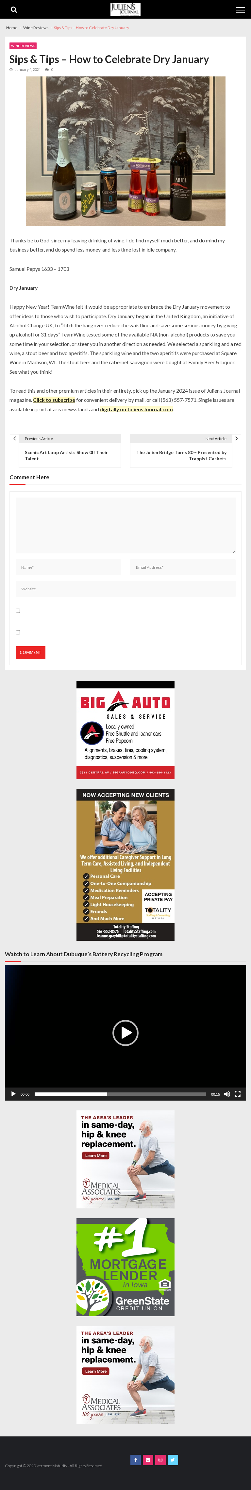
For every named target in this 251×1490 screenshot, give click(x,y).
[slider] (120, 1094)
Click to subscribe (54, 400)
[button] (125, 1033)
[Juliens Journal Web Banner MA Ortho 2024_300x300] (125, 1159)
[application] (125, 1033)
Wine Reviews (23, 46)
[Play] (13, 1094)
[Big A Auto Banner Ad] (125, 730)
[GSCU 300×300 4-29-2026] (125, 1267)
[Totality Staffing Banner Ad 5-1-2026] (125, 865)
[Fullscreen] (237, 1094)
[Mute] (227, 1094)
